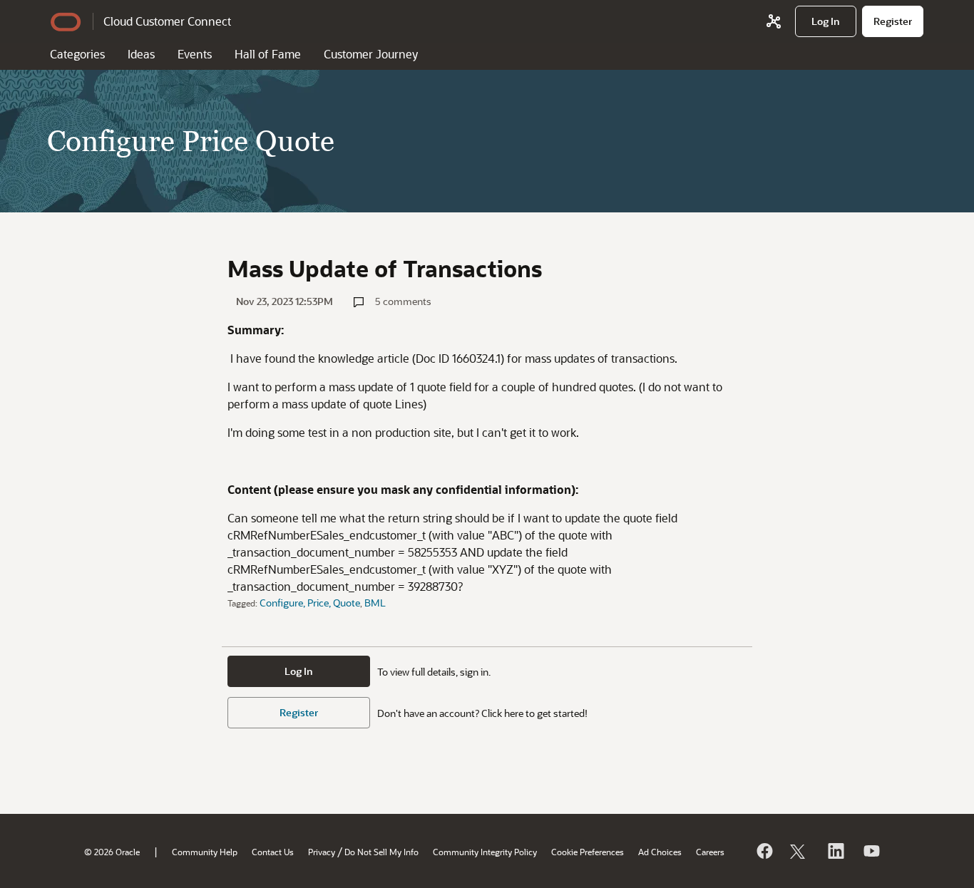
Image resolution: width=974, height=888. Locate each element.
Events (195, 53)
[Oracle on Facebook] (763, 850)
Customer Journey (371, 53)
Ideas (141, 53)
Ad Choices (660, 851)
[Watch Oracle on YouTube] (870, 850)
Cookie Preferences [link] (587, 851)
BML (375, 602)
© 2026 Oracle (112, 851)
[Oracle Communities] (773, 21)
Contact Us (273, 851)
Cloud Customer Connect (167, 21)
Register (299, 712)
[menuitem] (825, 21)
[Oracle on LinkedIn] (835, 850)
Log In (298, 671)
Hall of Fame (268, 53)
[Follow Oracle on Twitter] (799, 850)
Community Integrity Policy (485, 851)
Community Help (204, 851)
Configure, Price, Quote (310, 602)
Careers (710, 851)
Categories (77, 53)
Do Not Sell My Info (381, 851)
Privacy (321, 851)
